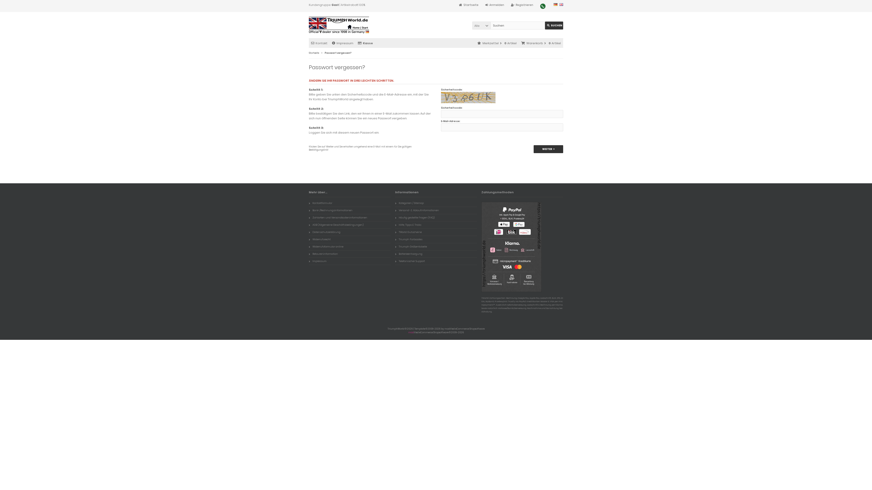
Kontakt (321, 43)
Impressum (345, 43)
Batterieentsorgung (410, 254)
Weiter (548, 149)
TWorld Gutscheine (410, 232)
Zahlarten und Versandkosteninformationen (339, 217)
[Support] (543, 6)
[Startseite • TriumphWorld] (339, 25)
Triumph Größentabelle (413, 246)
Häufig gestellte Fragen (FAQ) (417, 217)
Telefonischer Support (412, 261)
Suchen (554, 25)
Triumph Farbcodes (410, 239)
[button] (481, 25)
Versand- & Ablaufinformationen (419, 210)
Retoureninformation (325, 254)
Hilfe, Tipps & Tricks (410, 225)
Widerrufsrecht (321, 239)
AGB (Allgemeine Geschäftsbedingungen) (338, 225)
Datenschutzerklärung (326, 232)
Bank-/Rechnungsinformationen (332, 210)
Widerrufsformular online (327, 246)
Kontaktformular (322, 203)
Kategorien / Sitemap (411, 203)
